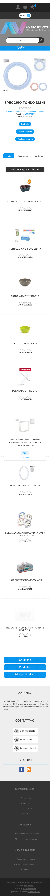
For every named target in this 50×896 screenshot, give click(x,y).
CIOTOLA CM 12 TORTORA (25, 296)
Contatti (26, 869)
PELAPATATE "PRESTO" (25, 391)
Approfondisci (25, 458)
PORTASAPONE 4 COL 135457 (25, 249)
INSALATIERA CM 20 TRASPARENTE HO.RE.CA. (25, 629)
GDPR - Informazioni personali (26, 839)
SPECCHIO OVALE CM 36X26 (25, 485)
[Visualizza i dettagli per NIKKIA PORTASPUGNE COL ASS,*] (25, 567)
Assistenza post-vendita (26, 859)
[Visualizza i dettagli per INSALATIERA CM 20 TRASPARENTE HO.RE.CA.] (25, 614)
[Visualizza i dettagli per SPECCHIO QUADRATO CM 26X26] (25, 425)
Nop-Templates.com (29, 889)
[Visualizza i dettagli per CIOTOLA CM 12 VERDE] (25, 330)
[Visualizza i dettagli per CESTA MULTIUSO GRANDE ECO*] (25, 188)
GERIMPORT (29, 114)
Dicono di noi (26, 814)
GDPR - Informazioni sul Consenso (26, 834)
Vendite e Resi (26, 798)
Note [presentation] (9, 156)
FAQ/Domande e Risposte (26, 864)
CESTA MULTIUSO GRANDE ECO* (25, 201)
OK (25, 453)
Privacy (26, 803)
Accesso (25, 6)
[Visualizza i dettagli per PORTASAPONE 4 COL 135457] (25, 236)
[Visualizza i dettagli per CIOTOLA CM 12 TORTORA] (25, 283)
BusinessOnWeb (34, 892)
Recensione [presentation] (23, 156)
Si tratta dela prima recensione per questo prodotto (25, 112)
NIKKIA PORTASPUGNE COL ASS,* (25, 580)
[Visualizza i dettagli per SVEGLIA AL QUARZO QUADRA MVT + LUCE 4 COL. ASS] (25, 520)
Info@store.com (26, 740)
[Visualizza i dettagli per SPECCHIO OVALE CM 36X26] (25, 472)
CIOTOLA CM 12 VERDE (25, 343)
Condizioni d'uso (26, 808)
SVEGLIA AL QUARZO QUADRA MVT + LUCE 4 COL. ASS (25, 534)
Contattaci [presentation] (39, 156)
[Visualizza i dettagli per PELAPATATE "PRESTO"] (25, 378)
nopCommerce (29, 885)
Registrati (18, 6)
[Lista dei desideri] (32, 6)
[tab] (8, 155)
